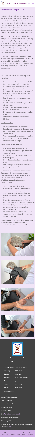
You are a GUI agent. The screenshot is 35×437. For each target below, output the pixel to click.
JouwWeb (9, 426)
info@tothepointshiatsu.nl (11, 414)
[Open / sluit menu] (33, 3)
